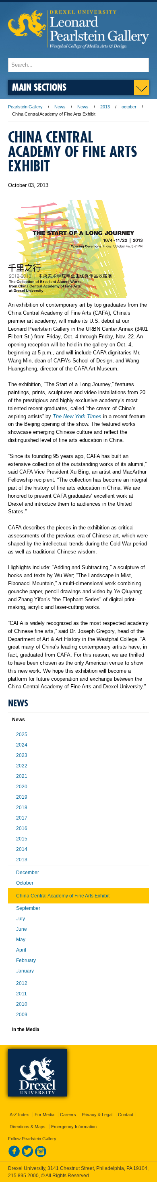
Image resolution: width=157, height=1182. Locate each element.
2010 (21, 1004)
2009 (21, 1014)
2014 (21, 849)
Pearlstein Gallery (25, 106)
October (24, 883)
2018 (21, 807)
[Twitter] (27, 1155)
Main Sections (39, 87)
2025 (21, 734)
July (20, 919)
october (129, 106)
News (60, 106)
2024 (21, 745)
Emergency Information (74, 1126)
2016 (21, 828)
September (28, 908)
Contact (125, 1114)
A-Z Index (19, 1114)
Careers (68, 1114)
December (27, 872)
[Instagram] (41, 1155)
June (21, 929)
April (21, 950)
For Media (44, 1114)
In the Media (25, 1029)
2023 (21, 755)
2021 (21, 776)
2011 (21, 994)
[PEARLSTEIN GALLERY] (78, 54)
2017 (21, 818)
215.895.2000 (23, 1175)
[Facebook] (14, 1155)
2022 (21, 766)
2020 (21, 786)
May (20, 939)
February (26, 960)
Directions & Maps (27, 1126)
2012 (21, 983)
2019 (21, 797)
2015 (21, 839)
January (25, 971)
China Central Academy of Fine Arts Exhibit (62, 896)
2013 (105, 106)
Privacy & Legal (97, 1114)
